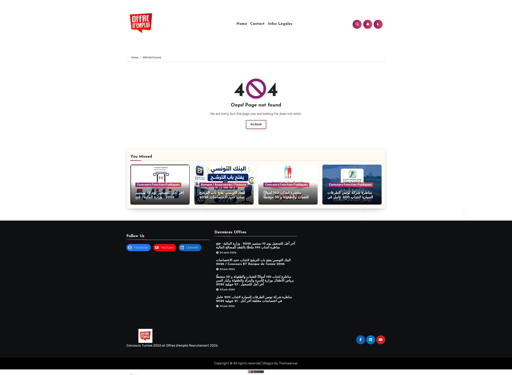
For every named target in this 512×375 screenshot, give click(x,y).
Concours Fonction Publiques (158, 184)
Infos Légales (280, 24)
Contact (257, 24)
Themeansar (288, 363)
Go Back (256, 124)
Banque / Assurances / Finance (223, 184)
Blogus (268, 363)
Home (241, 24)
